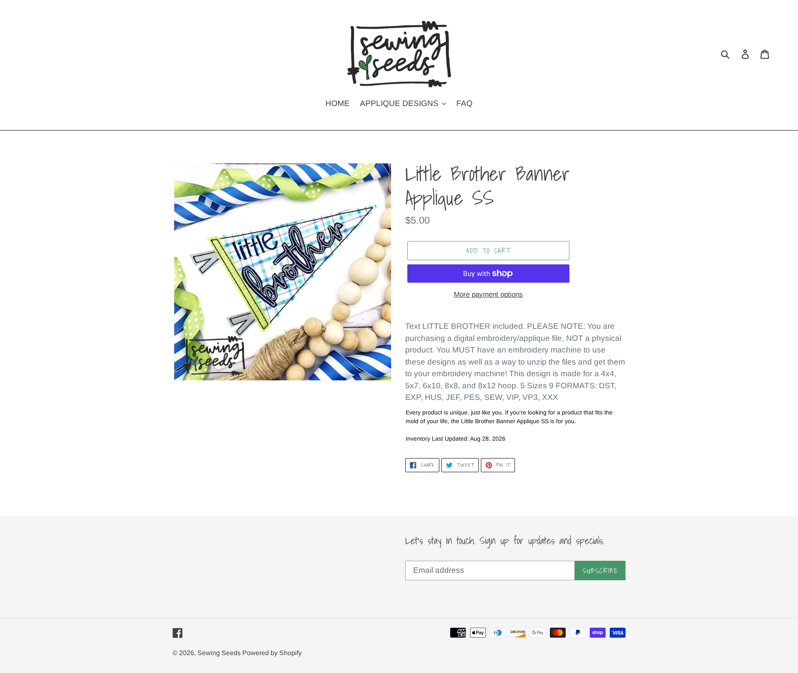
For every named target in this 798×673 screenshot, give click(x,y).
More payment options (488, 294)
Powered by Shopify (272, 652)
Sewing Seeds (219, 652)
